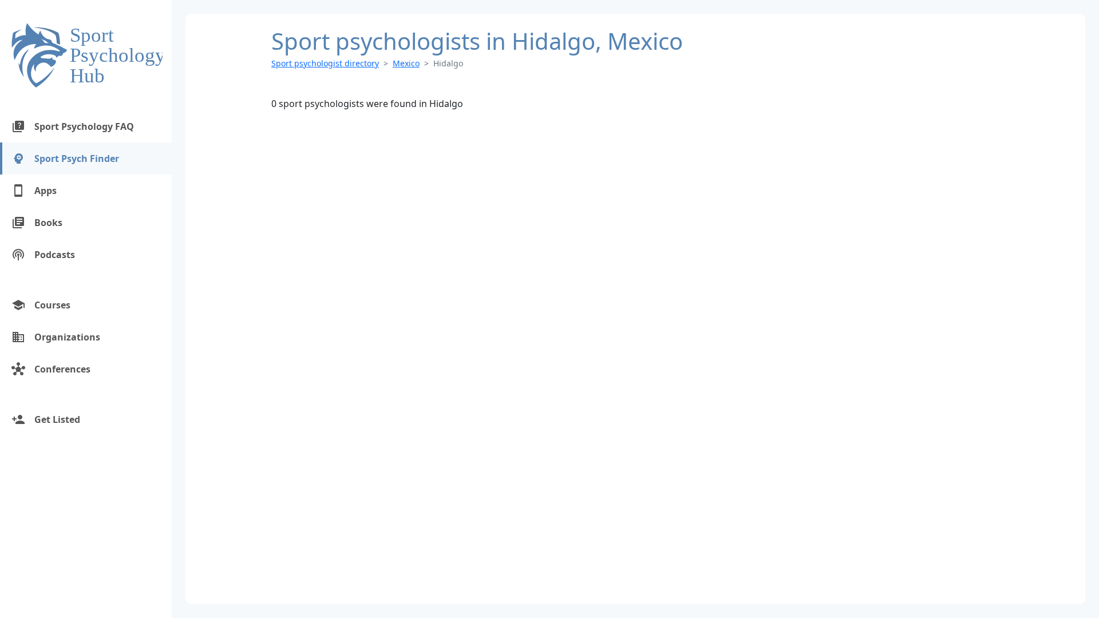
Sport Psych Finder (65, 158)
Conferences (50, 369)
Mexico (406, 63)
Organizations (55, 337)
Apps (34, 190)
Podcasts (43, 255)
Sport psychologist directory (325, 63)
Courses (40, 305)
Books (36, 222)
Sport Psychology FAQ (72, 126)
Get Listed (45, 419)
